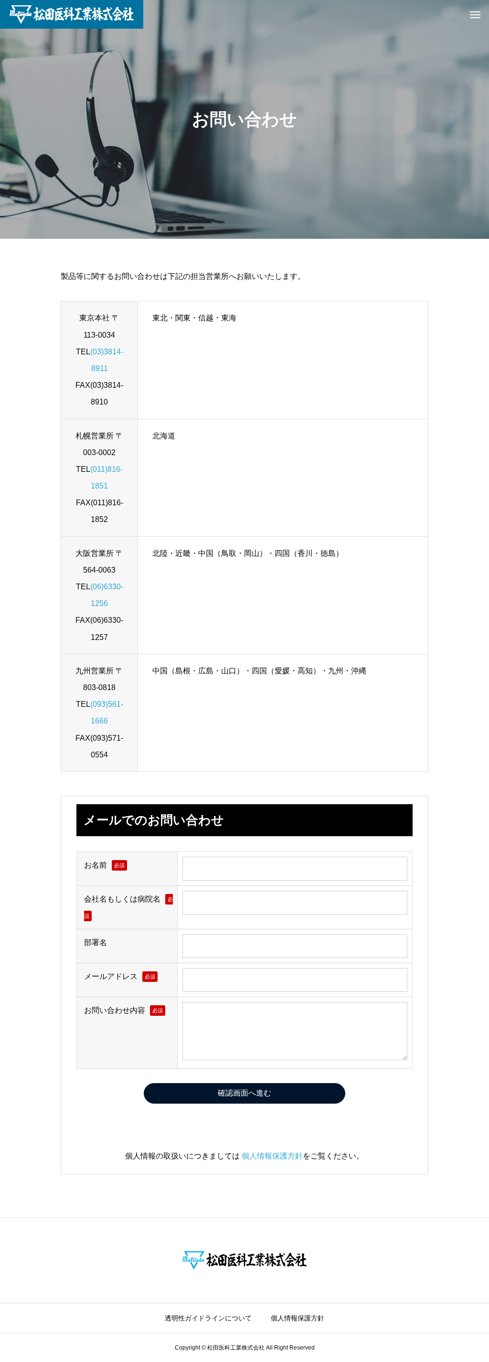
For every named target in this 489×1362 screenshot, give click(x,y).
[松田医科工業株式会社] (71, 14)
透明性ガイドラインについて (208, 1318)
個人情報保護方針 (272, 1156)
